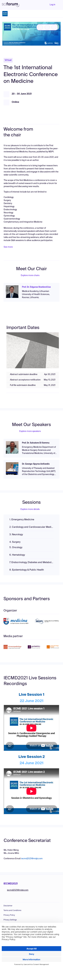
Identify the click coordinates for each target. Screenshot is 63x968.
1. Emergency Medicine (21, 520)
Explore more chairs (30, 275)
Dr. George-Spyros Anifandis (36, 464)
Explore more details (30, 509)
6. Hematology (17, 555)
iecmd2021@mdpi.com (32, 859)
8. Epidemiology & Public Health (26, 570)
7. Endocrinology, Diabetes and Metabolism (31, 562)
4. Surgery (14, 542)
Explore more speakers (30, 431)
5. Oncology (15, 547)
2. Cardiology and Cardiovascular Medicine (31, 527)
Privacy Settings (10, 920)
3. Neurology (16, 534)
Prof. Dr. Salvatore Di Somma (35, 443)
